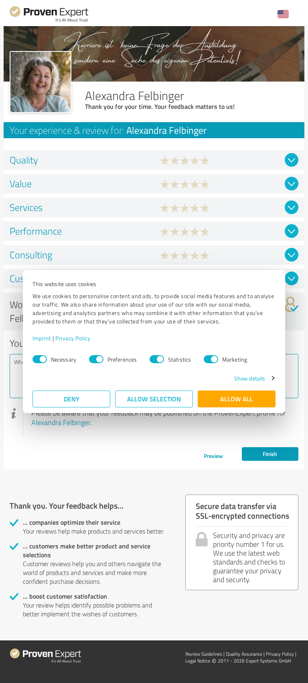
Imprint (41, 338)
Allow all (236, 398)
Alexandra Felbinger (60, 422)
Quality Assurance (244, 653)
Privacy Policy (72, 338)
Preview (213, 456)
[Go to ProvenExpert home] (49, 21)
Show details (249, 378)
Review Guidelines (203, 653)
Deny (71, 398)
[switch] (96, 359)
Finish (270, 454)
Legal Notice (197, 660)
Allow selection (154, 398)
